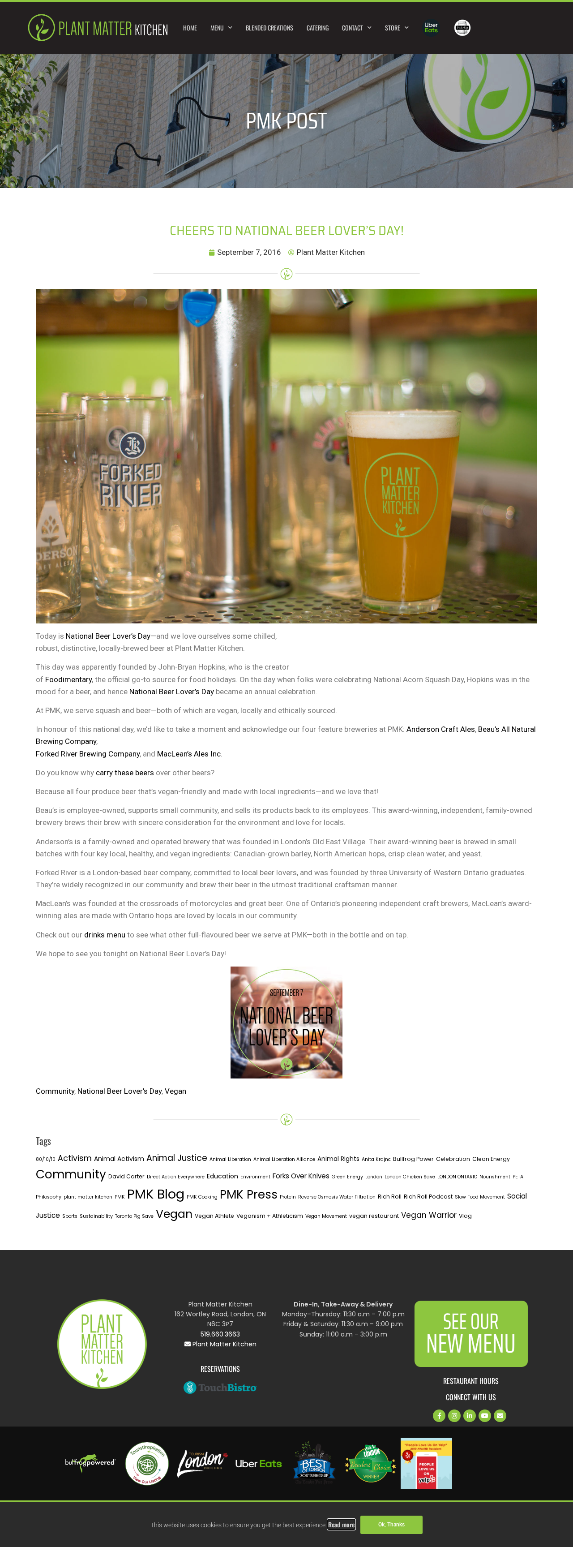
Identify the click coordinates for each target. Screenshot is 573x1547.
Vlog (465, 1216)
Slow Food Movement (480, 1197)
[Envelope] (500, 1415)
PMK (120, 1197)
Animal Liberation (230, 1159)
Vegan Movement (326, 1216)
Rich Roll (390, 1196)
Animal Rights (338, 1158)
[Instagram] (454, 1415)
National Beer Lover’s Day (108, 636)
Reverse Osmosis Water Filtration (337, 1197)
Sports (69, 1216)
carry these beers (125, 772)
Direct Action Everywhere (176, 1176)
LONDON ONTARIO (457, 1176)
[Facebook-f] (439, 1415)
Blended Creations (269, 27)
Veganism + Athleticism (269, 1216)
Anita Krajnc (376, 1159)
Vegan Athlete (214, 1216)
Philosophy (48, 1197)
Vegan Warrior (429, 1215)
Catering (318, 27)
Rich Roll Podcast (428, 1196)
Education (222, 1176)
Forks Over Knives (301, 1176)
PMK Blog (155, 1194)
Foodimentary (68, 679)
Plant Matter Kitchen (224, 1344)
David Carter (126, 1176)
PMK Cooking (202, 1197)
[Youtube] (485, 1415)
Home (190, 27)
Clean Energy (491, 1159)
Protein (288, 1197)
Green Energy (347, 1176)
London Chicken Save (410, 1176)
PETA (518, 1176)
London (373, 1176)
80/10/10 (46, 1159)
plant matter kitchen (88, 1197)
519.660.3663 (220, 1334)
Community (55, 1091)
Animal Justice (176, 1158)
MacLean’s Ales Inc (188, 753)
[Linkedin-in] (469, 1415)
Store (392, 27)
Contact (352, 27)
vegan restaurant (374, 1216)
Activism (75, 1158)
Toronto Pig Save (134, 1216)
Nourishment (494, 1176)
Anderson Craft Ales (440, 729)
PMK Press (249, 1194)
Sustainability (96, 1216)
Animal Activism (119, 1158)
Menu (217, 27)
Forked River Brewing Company (88, 753)
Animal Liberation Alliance (284, 1159)
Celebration (453, 1159)
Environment (255, 1176)
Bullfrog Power (413, 1159)
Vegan (175, 1091)
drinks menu (104, 934)
